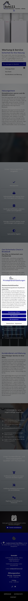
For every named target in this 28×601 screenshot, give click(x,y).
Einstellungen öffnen (14, 312)
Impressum (18, 323)
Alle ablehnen (14, 316)
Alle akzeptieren (14, 319)
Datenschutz (10, 323)
